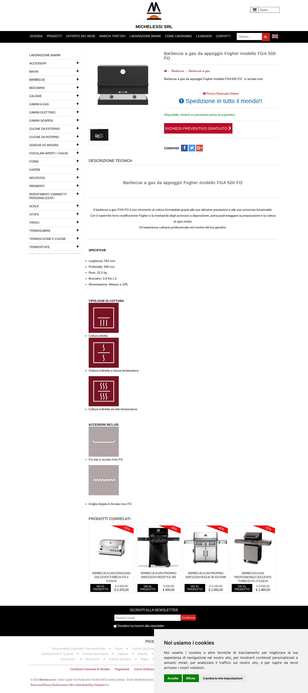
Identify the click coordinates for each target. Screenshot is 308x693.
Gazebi (34, 169)
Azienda (36, 36)
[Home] (165, 71)
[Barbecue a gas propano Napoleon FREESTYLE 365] (158, 568)
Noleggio (37, 177)
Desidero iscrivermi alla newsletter (140, 626)
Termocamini (39, 230)
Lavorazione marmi (145, 36)
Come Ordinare (144, 669)
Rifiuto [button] (190, 678)
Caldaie (35, 96)
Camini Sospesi (41, 120)
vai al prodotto (100, 588)
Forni (34, 161)
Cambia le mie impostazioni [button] (223, 678)
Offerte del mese (80, 36)
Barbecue (37, 79)
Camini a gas (39, 104)
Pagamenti (122, 669)
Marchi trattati (113, 36)
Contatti (223, 36)
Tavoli (34, 222)
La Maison (204, 36)
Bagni (33, 71)
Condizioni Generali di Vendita (90, 669)
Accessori (37, 63)
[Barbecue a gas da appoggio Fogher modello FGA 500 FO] (99, 135)
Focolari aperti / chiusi (48, 153)
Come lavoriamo (178, 36)
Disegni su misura (43, 145)
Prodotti (54, 36)
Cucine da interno (44, 137)
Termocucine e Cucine (47, 239)
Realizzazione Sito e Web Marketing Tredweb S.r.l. (80, 685)
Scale (34, 206)
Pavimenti (37, 186)
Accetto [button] (173, 678)
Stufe (34, 214)
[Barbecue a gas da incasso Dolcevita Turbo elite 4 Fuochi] (111, 568)
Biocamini (37, 88)
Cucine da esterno (44, 128)
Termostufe (39, 247)
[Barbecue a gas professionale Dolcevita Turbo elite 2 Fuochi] (252, 568)
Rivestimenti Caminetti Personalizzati (48, 196)
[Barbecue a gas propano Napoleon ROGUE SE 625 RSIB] (205, 568)
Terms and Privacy (41, 685)
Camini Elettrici (42, 112)
